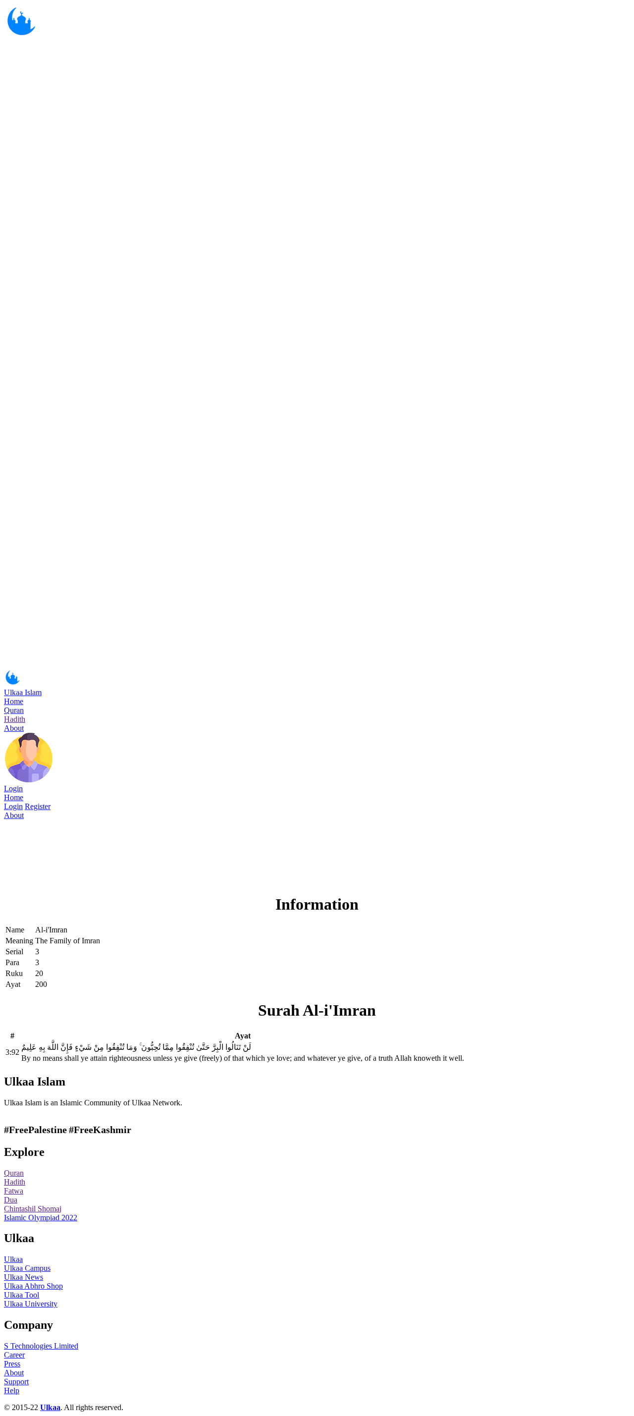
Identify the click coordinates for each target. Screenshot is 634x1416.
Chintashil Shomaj (32, 1208)
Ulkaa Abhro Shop (33, 1286)
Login (13, 788)
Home (13, 701)
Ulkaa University (30, 1304)
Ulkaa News (23, 1277)
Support (16, 1381)
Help (11, 1390)
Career (14, 1355)
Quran (14, 710)
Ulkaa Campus (27, 1268)
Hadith (14, 719)
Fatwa (13, 1191)
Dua (10, 1200)
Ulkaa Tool (21, 1295)
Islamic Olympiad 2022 (40, 1217)
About (14, 728)
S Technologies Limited (41, 1346)
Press (12, 1364)
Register (38, 806)
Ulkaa (13, 1259)
